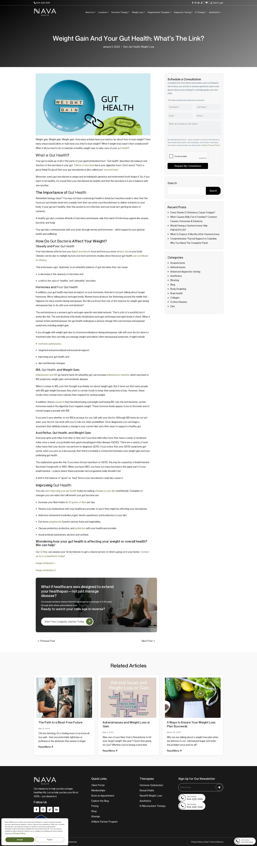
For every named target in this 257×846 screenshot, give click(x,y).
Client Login (217, 2)
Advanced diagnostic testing (185, 271)
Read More (44, 746)
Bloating (174, 280)
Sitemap (95, 816)
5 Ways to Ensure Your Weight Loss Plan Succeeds (191, 724)
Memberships (98, 790)
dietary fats (123, 251)
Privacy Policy (197, 842)
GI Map (44, 551)
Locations (102, 12)
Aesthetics (214, 12)
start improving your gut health (61, 490)
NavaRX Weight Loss (151, 795)
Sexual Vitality (147, 790)
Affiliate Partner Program (104, 821)
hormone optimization (49, 343)
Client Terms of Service (213, 842)
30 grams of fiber (77, 502)
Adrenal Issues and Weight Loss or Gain (126, 724)
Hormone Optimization (151, 785)
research (60, 401)
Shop (94, 811)
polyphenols (55, 521)
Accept (20, 839)
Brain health (176, 293)
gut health (123, 148)
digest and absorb (80, 251)
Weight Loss (137, 12)
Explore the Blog (100, 800)
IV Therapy (200, 12)
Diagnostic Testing (182, 12)
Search (172, 183)
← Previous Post (46, 640)
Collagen (174, 297)
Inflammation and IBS (46, 374)
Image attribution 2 (46, 570)
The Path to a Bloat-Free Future (60, 722)
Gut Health (134, 46)
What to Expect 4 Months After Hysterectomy (195, 234)
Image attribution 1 (45, 563)
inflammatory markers (118, 374)
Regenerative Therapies (159, 12)
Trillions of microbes (84, 165)
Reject (49, 839)
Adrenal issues (177, 267)
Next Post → (148, 640)
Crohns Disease (178, 301)
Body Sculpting (178, 288)
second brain (111, 169)
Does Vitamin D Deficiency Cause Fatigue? (192, 212)
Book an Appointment (102, 795)
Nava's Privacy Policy (211, 145)
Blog (172, 284)
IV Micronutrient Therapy (153, 805)
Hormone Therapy (119, 12)
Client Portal (97, 785)
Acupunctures (177, 262)
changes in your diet (105, 490)
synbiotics (80, 528)
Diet (125, 46)
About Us (90, 12)
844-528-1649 (43, 2)
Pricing (94, 805)
